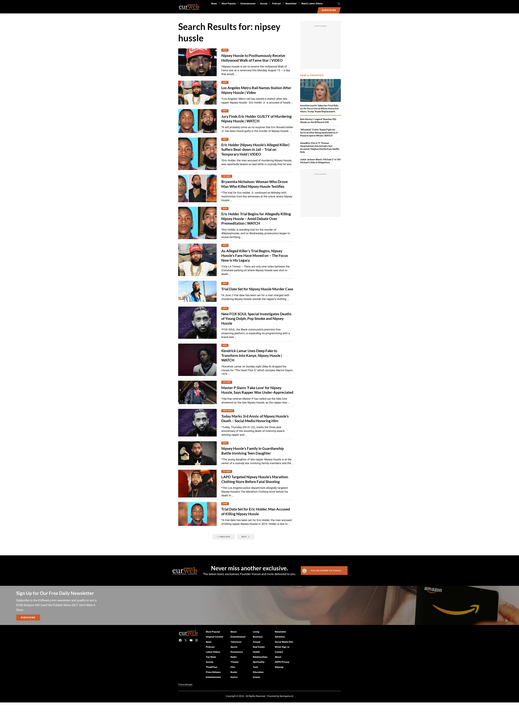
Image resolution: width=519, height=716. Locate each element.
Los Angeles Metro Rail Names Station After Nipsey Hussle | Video (256, 90)
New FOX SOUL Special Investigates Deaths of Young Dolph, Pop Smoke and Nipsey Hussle (256, 318)
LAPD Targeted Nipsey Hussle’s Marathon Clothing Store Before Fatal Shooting (254, 479)
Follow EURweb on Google (326, 571)
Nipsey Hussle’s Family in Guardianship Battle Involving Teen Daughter (252, 450)
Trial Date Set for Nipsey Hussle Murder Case (257, 289)
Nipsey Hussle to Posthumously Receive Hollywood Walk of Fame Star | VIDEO (253, 57)
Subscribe (28, 617)
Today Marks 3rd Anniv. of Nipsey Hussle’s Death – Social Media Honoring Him (255, 418)
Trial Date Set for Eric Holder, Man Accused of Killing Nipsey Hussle (255, 511)
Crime (225, 504)
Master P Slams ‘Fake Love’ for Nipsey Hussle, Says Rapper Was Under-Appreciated (257, 390)
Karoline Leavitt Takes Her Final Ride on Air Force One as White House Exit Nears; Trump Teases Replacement (319, 108)
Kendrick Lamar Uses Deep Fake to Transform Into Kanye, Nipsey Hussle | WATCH (251, 355)
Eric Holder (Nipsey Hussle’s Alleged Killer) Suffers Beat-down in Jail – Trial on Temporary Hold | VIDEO (255, 149)
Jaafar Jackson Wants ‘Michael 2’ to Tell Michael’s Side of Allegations (320, 161)
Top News (227, 176)
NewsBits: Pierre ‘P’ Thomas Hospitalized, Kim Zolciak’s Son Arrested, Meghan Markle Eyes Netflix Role (319, 147)
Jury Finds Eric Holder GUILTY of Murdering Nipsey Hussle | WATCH (256, 118)
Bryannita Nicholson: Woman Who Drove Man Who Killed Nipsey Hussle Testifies (254, 183)
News (225, 50)
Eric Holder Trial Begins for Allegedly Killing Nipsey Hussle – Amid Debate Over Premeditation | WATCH (256, 218)
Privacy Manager (185, 684)
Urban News (228, 411)
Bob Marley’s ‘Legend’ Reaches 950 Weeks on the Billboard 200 (318, 121)
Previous (225, 537)
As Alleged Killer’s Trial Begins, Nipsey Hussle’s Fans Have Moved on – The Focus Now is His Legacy (254, 255)
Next (244, 537)
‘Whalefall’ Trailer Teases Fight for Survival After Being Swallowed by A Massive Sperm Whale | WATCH (319, 132)
